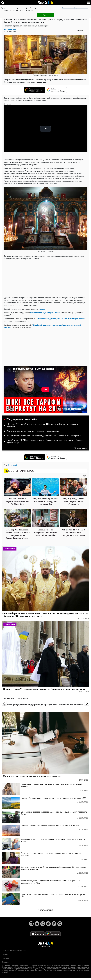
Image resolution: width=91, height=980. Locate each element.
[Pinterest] (59, 923)
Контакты (5, 962)
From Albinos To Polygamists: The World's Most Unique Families (45, 533)
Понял (45, 15)
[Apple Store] (37, 934)
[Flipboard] (54, 923)
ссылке (42, 308)
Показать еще (80, 448)
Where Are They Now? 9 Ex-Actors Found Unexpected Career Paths (73, 533)
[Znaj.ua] (45, 3)
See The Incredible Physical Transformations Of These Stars (17, 501)
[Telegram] (37, 923)
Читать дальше (45, 910)
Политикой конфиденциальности (75, 8)
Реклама (5, 954)
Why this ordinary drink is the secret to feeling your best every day (45, 501)
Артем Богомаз (10, 29)
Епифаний (12, 465)
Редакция (5, 958)
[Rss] (31, 923)
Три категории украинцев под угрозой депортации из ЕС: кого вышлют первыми (44, 435)
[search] (2, 2)
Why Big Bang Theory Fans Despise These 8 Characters (73, 501)
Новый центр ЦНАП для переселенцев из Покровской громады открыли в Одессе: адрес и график (45, 441)
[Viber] (42, 923)
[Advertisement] (45, 278)
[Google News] (48, 923)
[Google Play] (53, 934)
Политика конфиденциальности (14, 950)
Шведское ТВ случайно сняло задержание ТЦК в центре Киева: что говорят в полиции (42, 425)
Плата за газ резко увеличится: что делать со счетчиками (33, 431)
